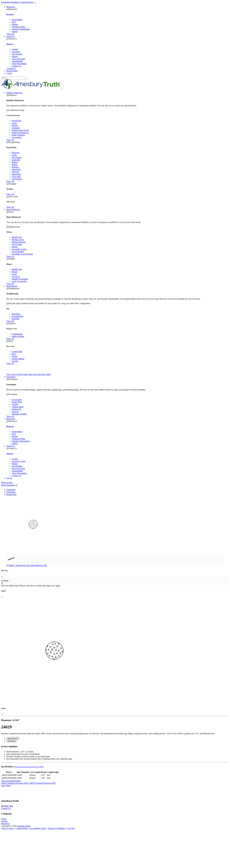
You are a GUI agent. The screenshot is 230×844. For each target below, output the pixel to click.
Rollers (15, 162)
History (15, 56)
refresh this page (43, 586)
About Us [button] (10, 36)
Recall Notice (12, 71)
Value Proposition (19, 63)
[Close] (2, 576)
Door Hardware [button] (13, 209)
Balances (15, 152)
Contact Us (16, 66)
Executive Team (18, 461)
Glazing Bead (17, 407)
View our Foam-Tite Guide (39, 374)
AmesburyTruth (23, 826)
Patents (15, 24)
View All (10, 34)
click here (30, 586)
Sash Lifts (16, 160)
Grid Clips (16, 176)
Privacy (8, 828)
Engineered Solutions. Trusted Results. (17, 2)
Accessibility (38, 828)
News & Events (18, 59)
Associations (17, 19)
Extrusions (10, 489)
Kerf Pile (15, 319)
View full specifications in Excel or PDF (28, 767)
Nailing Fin (16, 409)
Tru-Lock (16, 276)
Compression (17, 334)
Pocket (14, 356)
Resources (10, 14)
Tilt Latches (17, 157)
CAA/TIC (70, 828)
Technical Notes (18, 27)
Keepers (15, 167)
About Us (9, 44)
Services (15, 411)
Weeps (14, 164)
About (3, 819)
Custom (15, 404)
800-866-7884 (7, 806)
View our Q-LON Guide (16, 374)
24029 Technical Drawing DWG (15, 783)
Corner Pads (17, 351)
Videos (15, 31)
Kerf (14, 354)
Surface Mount (18, 336)
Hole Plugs (16, 174)
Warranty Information (21, 29)
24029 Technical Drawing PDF (42, 783)
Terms (56, 828)
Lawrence (16, 51)
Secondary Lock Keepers (22, 254)
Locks (14, 123)
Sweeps (15, 361)
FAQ (14, 22)
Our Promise (17, 54)
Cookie (22, 828)
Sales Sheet (6, 785)
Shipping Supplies (19, 414)
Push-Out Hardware (20, 132)
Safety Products (18, 135)
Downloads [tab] (11, 741)
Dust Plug (16, 314)
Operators (16, 128)
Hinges (15, 125)
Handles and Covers (20, 130)
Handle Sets (17, 237)
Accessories (17, 137)
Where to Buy (7, 482)
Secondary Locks (19, 249)
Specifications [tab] (12, 738)
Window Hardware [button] (14, 93)
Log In (9, 73)
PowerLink (16, 120)
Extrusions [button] (10, 377)
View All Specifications (11, 781)
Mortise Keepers (19, 242)
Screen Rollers (18, 251)
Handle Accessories (20, 279)
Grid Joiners (17, 179)
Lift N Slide (17, 244)
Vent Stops (16, 169)
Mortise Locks (18, 239)
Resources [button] (10, 7)
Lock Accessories (19, 281)
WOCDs (15, 172)
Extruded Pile (17, 316)
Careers (15, 49)
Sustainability (17, 61)
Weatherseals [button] (11, 286)
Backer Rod (17, 402)
